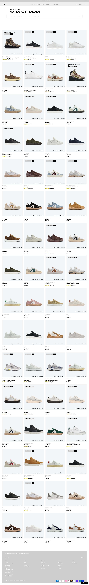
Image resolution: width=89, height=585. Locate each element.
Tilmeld (82, 557)
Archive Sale (55, 4)
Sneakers (38, 4)
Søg (76, 4)
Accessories (48, 4)
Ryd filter (78, 15)
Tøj (43, 4)
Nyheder (33, 4)
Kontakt (85, 1)
